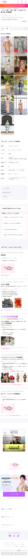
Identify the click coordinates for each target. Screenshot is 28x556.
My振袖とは (12, 543)
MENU (25, 2)
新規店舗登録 (22, 546)
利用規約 (22, 544)
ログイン (21, 2)
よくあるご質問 (7, 544)
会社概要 (16, 546)
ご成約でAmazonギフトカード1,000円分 (8, 316)
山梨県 (9, 153)
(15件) (9, 327)
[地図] (25, 158)
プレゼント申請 (14, 494)
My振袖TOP (6, 543)
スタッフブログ (20, 543)
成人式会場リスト (15, 544)
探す (18, 2)
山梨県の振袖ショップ (16, 8)
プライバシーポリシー (8, 546)
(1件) (14, 361)
